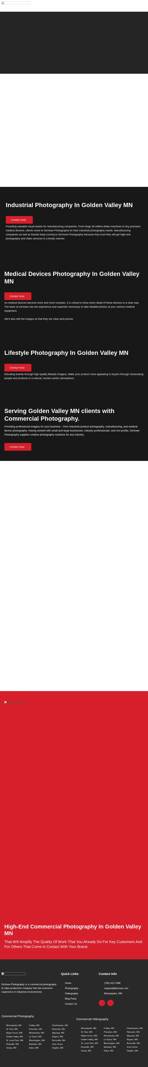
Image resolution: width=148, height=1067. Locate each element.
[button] (142, 6)
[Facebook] (102, 1003)
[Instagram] (110, 1003)
